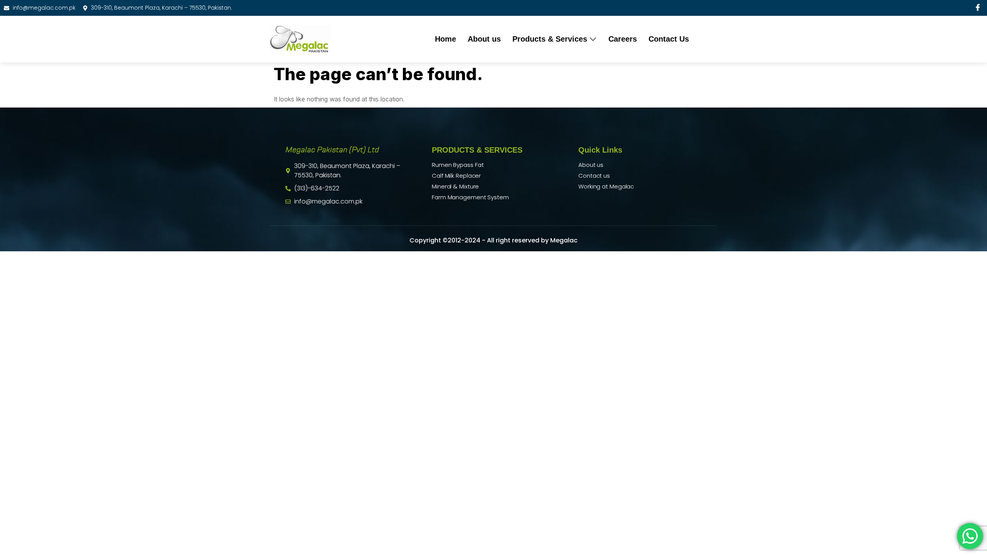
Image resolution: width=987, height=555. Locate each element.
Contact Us (668, 39)
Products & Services (549, 39)
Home (445, 39)
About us (484, 39)
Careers (622, 39)
